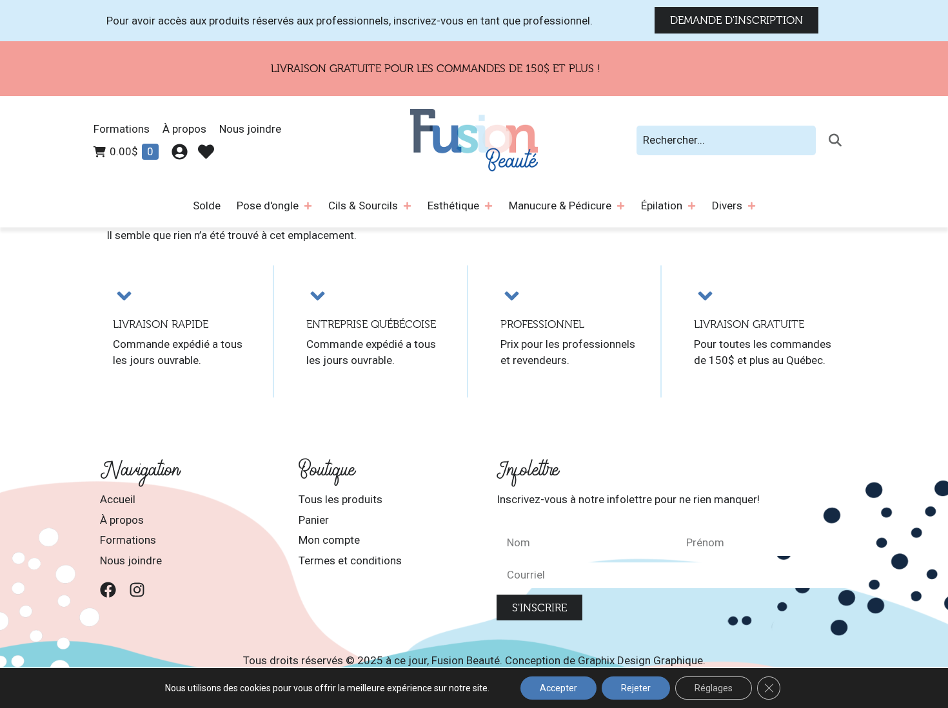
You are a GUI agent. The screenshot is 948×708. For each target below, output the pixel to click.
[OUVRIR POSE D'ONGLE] (308, 206)
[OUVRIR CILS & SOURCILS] (407, 206)
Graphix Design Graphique (640, 660)
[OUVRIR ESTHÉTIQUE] (488, 206)
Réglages (714, 688)
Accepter (558, 688)
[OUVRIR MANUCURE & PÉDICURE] (621, 206)
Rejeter (636, 688)
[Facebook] (108, 590)
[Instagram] (137, 590)
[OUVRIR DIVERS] (751, 206)
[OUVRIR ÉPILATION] (691, 206)
